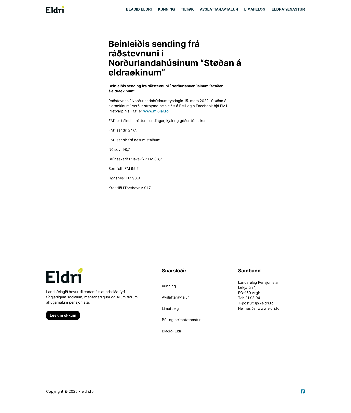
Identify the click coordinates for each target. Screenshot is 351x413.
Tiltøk (187, 9)
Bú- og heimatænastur (181, 320)
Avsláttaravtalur (219, 9)
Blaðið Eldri (139, 9)
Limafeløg (254, 9)
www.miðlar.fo (156, 111)
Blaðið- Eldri (172, 331)
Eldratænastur (288, 9)
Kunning (166, 9)
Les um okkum (63, 315)
